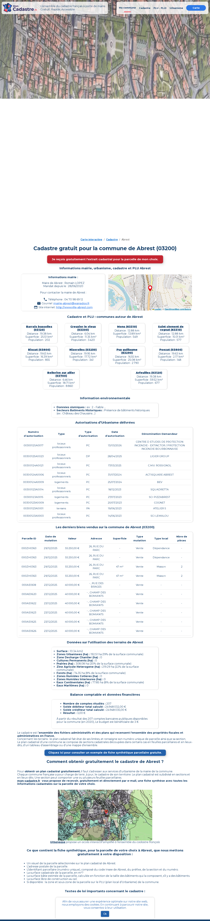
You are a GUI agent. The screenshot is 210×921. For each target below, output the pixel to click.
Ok (105, 913)
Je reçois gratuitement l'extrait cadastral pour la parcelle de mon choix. (105, 259)
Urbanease (57, 842)
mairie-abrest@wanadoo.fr (71, 303)
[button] (150, 288)
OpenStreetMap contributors (178, 309)
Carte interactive (91, 239)
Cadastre (112, 239)
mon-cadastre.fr (28, 780)
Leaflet (157, 309)
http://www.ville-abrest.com (74, 307)
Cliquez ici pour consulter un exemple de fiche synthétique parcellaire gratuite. (105, 752)
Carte (196, 7)
